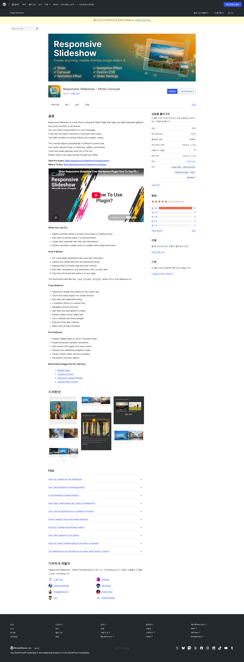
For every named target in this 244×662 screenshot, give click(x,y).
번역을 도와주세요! (143, 20)
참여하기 (149, 624)
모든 (194, 230)
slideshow (191, 177)
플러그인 (59, 632)
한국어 (36, 648)
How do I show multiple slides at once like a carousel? (73, 543)
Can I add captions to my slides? (63, 535)
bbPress (195, 632)
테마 (57, 628)
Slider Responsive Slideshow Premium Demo (87, 160)
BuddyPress (197, 636)
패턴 (57, 636)
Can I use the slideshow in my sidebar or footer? (71, 511)
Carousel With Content (67, 381)
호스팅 (13, 632)
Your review (156, 230)
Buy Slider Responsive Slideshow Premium (85, 164)
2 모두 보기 (191, 161)
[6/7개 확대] (140, 399)
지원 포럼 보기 (158, 252)
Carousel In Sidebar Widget (70, 378)
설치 (77, 104)
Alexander (106, 585)
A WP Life (75, 93)
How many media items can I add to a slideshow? (71, 503)
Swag (149, 636)
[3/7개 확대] (75, 449)
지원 (194, 104)
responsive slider (181, 172)
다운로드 (172, 91)
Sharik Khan (107, 591)
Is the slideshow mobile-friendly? (63, 495)
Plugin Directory (17, 13)
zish (55, 598)
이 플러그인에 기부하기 (162, 273)
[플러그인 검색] (37, 28)
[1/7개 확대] (75, 399)
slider (192, 172)
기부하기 (150, 632)
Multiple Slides (63, 370)
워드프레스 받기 (232, 4)
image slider (176, 167)
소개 (12, 624)
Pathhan (105, 579)
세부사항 (55, 104)
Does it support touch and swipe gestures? (68, 519)
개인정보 (13, 636)
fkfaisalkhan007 (61, 591)
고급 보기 (155, 184)
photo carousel (189, 167)
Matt (194, 628)
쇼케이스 (59, 624)
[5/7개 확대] (108, 416)
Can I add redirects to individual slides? (66, 487)
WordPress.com (199, 624)
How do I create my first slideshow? (65, 479)
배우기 (103, 624)
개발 (87, 104)
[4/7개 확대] (108, 399)
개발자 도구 (105, 632)
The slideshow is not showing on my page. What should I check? (78, 551)
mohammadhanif (61, 585)
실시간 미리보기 (187, 91)
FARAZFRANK (108, 598)
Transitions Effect (65, 374)
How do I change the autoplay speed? (66, 527)
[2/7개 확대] (75, 431)
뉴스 (12, 628)
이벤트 (148, 628)
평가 (67, 104)
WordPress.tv (107, 636)
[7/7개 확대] (140, 430)
